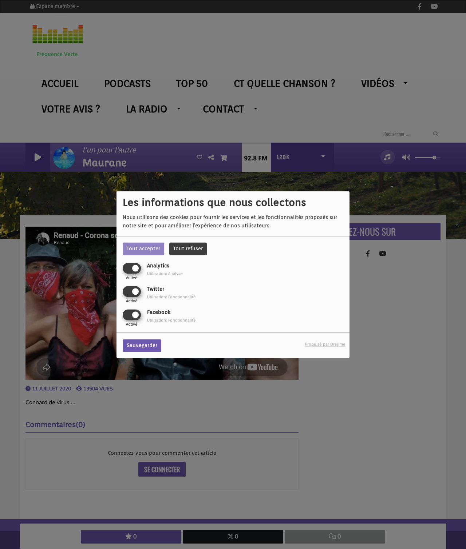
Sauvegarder (142, 345)
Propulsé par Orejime (325, 344)
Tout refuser (188, 248)
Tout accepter (143, 248)
